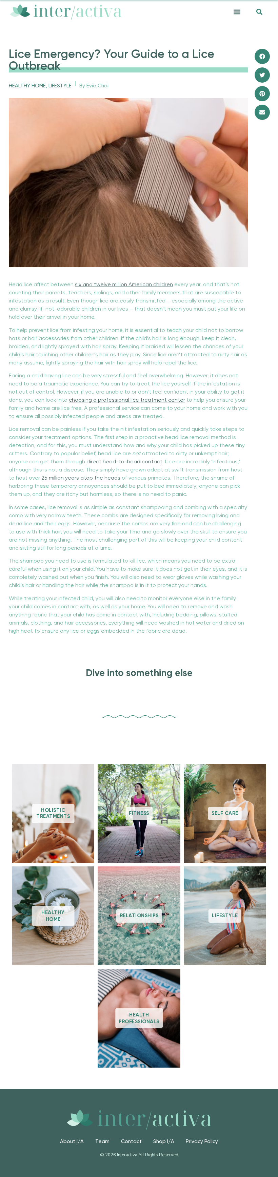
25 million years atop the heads (80, 478)
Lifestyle (60, 85)
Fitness (139, 813)
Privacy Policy (202, 1141)
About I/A (72, 1141)
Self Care (225, 813)
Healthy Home (27, 85)
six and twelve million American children (124, 285)
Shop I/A (163, 1141)
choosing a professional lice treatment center (127, 400)
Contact (131, 1141)
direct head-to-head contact (124, 462)
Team (102, 1141)
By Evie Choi (93, 85)
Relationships (139, 915)
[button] (236, 12)
